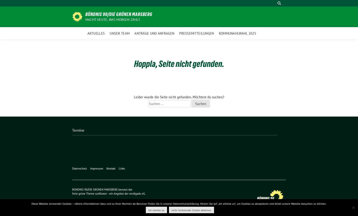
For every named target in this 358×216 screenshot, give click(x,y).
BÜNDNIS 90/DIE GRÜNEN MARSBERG (118, 14)
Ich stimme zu (156, 210)
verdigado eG (137, 193)
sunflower (101, 193)
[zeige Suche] (279, 3)
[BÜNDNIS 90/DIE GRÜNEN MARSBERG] (77, 16)
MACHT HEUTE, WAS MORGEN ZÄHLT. (112, 19)
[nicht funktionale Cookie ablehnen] (353, 207)
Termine (78, 130)
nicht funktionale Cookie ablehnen (191, 210)
